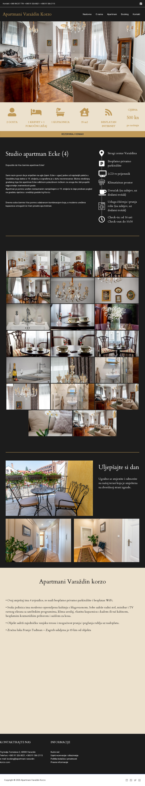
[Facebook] (141, 3)
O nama (99, 14)
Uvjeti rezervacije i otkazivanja (64, 755)
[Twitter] (135, 780)
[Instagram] (139, 780)
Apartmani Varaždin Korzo (27, 14)
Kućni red (55, 752)
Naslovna (87, 14)
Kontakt (136, 14)
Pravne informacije (59, 762)
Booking (125, 14)
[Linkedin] (126, 780)
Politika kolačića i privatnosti (64, 759)
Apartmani (112, 14)
